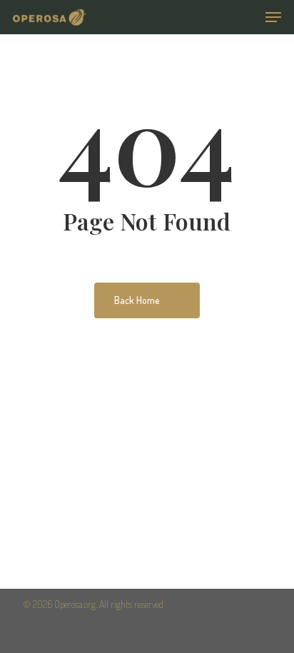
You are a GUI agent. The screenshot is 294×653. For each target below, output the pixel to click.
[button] (273, 17)
